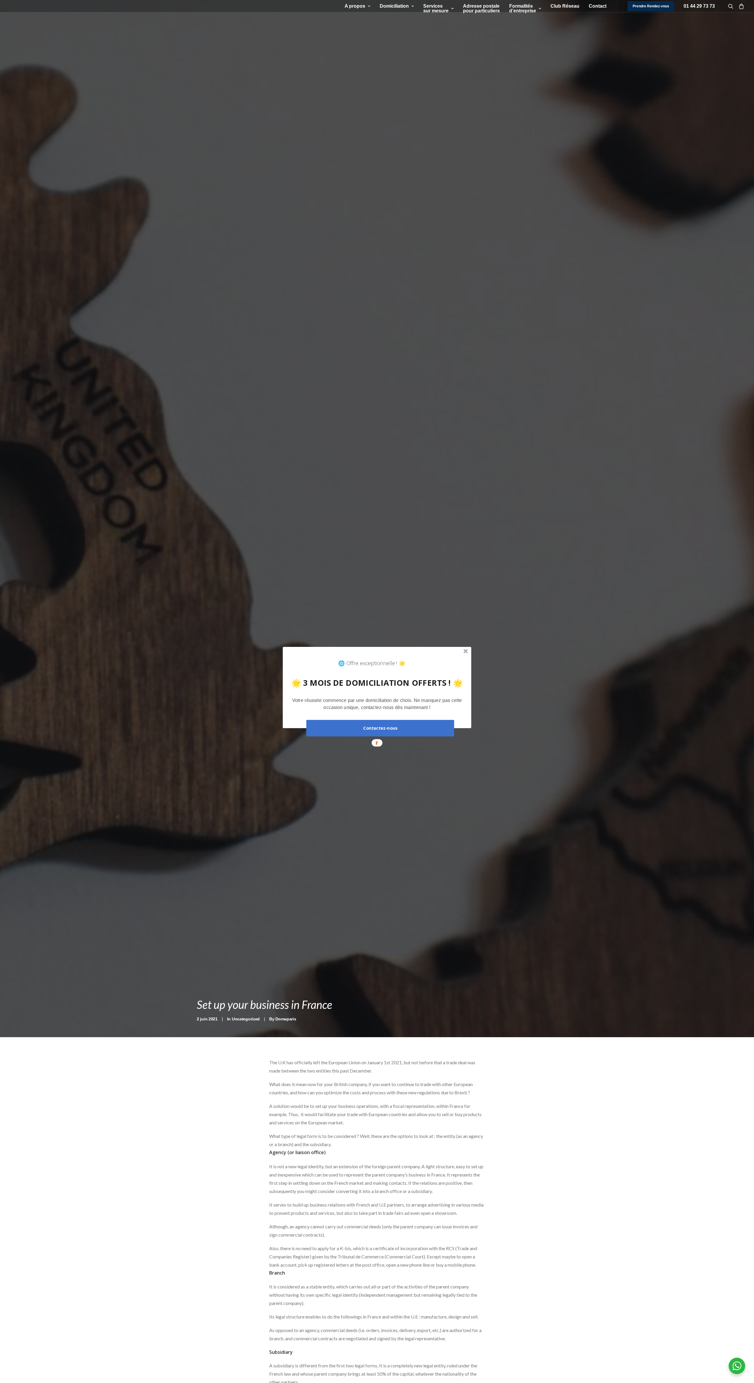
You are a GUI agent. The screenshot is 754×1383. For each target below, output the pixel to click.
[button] (376, 704)
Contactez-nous (380, 728)
